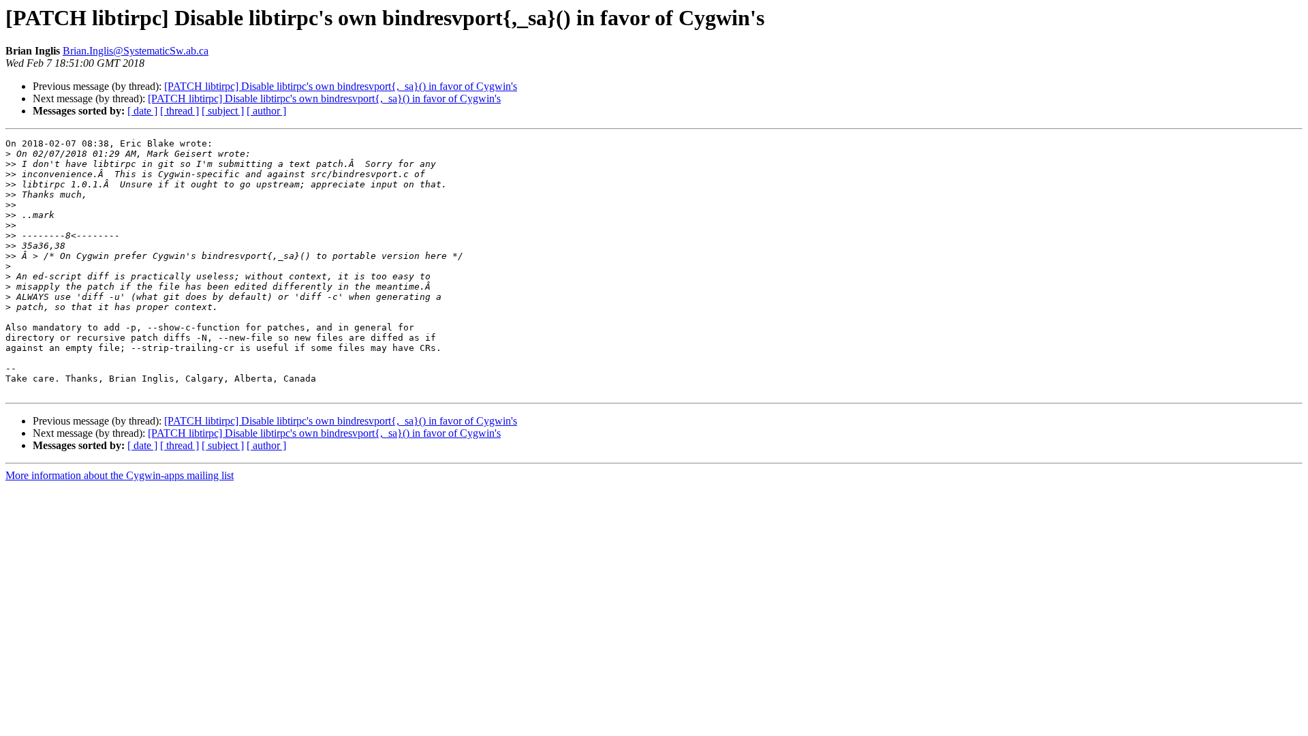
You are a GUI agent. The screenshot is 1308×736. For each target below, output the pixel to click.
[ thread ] (179, 111)
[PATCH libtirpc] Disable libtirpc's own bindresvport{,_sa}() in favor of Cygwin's (340, 86)
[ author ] (266, 111)
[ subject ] (223, 111)
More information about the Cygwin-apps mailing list (119, 475)
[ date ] (142, 111)
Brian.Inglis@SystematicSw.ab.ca (135, 51)
